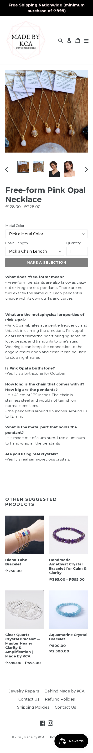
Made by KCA (34, 737)
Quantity (73, 243)
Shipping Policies (33, 707)
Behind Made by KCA (64, 691)
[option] (23, 167)
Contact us (28, 699)
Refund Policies (60, 699)
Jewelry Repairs (24, 691)
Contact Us (65, 707)
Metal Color (14, 226)
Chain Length (16, 243)
